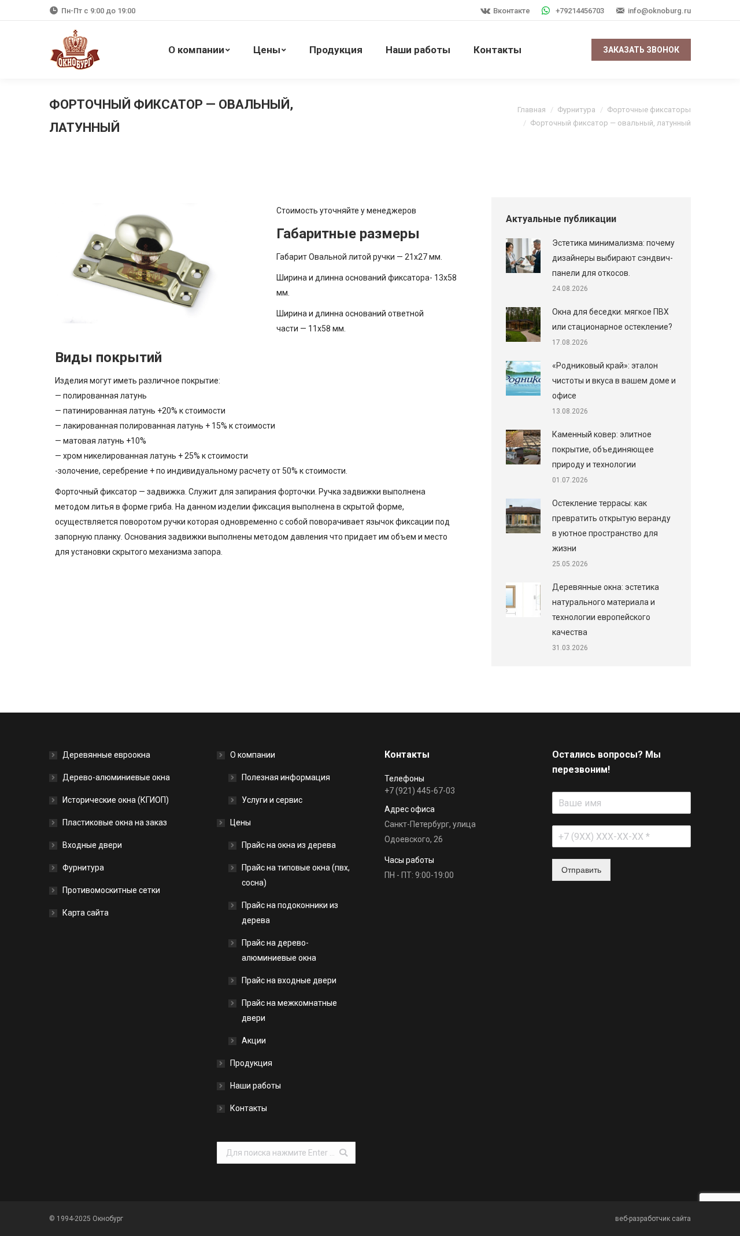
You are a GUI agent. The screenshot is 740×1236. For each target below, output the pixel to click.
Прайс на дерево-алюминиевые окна (279, 950)
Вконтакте (511, 10)
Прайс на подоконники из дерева (290, 913)
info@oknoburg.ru (659, 10)
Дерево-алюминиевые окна (116, 777)
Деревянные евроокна (106, 754)
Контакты (248, 1108)
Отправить (581, 870)
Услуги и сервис (272, 800)
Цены (240, 822)
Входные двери (92, 845)
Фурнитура (576, 109)
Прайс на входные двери (289, 980)
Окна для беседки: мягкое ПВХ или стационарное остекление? (612, 319)
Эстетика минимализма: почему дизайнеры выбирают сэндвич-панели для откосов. (613, 258)
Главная (531, 109)
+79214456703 (580, 10)
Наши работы (255, 1085)
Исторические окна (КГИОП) (115, 800)
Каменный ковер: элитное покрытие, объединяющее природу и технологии (603, 449)
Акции (254, 1040)
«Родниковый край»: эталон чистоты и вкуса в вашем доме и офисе (614, 380)
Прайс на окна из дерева (289, 845)
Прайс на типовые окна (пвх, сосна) (296, 875)
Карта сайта (85, 912)
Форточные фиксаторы (649, 109)
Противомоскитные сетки (111, 890)
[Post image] (523, 255)
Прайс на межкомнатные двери (289, 1010)
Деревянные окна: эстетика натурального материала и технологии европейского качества (605, 609)
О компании (252, 754)
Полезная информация (286, 777)
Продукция (251, 1063)
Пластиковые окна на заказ (114, 822)
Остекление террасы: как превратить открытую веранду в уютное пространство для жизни (611, 526)
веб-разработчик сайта (653, 1219)
